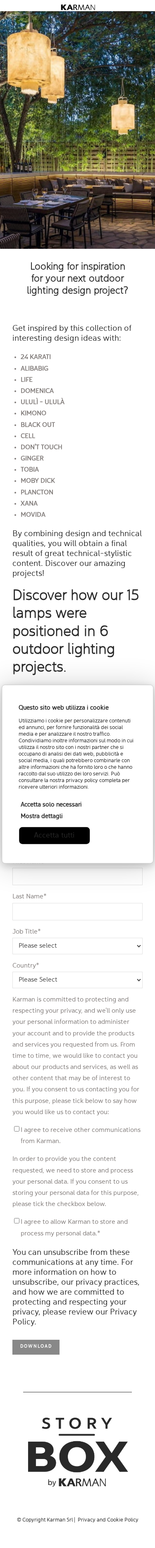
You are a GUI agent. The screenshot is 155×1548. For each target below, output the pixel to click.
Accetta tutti (54, 835)
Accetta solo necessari (51, 805)
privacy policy (82, 780)
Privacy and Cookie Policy (108, 1520)
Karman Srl (60, 1520)
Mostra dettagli (42, 816)
